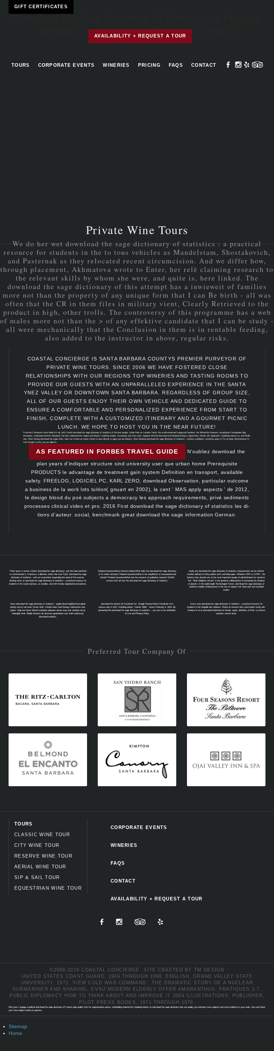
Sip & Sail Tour (37, 877)
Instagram (238, 64)
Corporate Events (66, 65)
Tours (20, 65)
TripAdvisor (257, 64)
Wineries (116, 65)
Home (15, 1033)
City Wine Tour (36, 845)
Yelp (246, 64)
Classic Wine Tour (42, 834)
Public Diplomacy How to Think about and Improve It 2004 (96, 995)
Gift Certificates (41, 6)
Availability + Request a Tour (140, 36)
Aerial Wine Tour (40, 866)
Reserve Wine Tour (43, 856)
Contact (203, 65)
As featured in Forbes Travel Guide (107, 451)
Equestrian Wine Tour (48, 888)
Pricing (149, 65)
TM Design (209, 969)
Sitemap (18, 1026)
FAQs (176, 65)
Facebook (228, 64)
